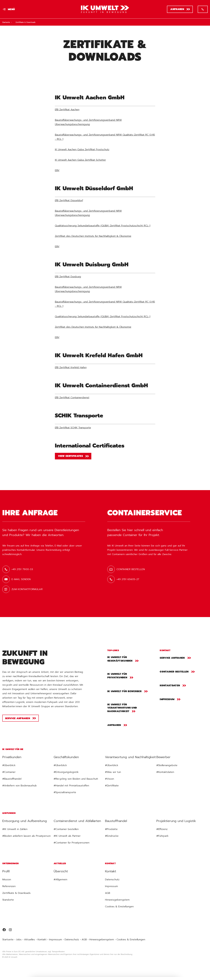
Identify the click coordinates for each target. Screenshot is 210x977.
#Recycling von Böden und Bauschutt (76, 779)
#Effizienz (162, 829)
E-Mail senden (21, 579)
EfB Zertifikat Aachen (67, 109)
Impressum (167, 699)
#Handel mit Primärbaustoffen (71, 785)
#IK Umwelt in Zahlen (14, 829)
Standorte (8, 900)
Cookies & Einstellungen (119, 906)
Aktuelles (29, 939)
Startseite (6, 22)
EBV (57, 170)
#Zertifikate (112, 785)
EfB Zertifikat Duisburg (68, 276)
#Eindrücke (112, 836)
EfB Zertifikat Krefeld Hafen (71, 367)
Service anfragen (17, 718)
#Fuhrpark (162, 836)
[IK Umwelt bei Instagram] (10, 930)
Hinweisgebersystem (117, 900)
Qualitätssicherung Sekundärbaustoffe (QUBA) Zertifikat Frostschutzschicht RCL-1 (102, 225)
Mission (6, 879)
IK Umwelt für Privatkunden (117, 675)
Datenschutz (112, 879)
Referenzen (9, 886)
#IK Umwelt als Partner (67, 836)
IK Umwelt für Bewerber (124, 691)
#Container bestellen (66, 829)
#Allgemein (60, 879)
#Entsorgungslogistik (66, 772)
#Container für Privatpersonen (71, 843)
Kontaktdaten (170, 685)
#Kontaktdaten (165, 772)
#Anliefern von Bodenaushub (19, 785)
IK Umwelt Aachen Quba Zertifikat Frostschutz (82, 149)
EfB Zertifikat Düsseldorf (69, 200)
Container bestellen (131, 569)
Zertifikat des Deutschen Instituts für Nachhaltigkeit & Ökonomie (93, 236)
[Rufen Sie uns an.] (203, 9)
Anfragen (177, 9)
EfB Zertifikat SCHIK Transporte (73, 427)
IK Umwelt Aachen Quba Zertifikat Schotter (80, 160)
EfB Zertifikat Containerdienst (72, 397)
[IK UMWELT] (105, 9)
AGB (107, 893)
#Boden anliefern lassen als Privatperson (26, 836)
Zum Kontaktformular (27, 589)
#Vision (109, 779)
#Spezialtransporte (65, 792)
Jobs (19, 939)
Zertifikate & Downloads (16, 893)
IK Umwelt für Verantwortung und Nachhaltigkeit (122, 708)
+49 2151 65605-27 (128, 579)
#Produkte (111, 829)
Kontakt (42, 939)
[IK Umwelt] (26, 641)
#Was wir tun (113, 772)
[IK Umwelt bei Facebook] (4, 930)
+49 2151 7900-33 (22, 569)
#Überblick (9, 765)
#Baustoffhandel (11, 779)
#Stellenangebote (166, 765)
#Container (9, 772)
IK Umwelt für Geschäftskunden (120, 659)
